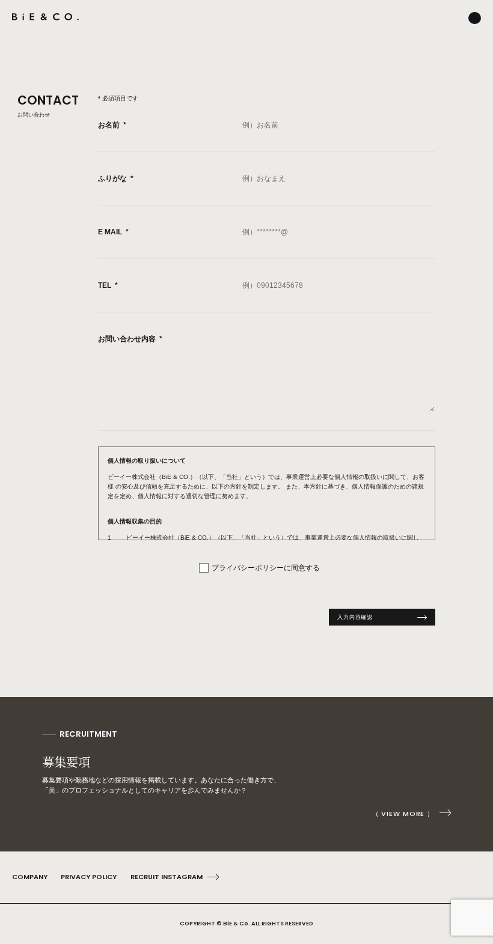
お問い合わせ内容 (130, 339)
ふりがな (115, 178)
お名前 (112, 125)
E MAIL (113, 232)
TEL (108, 285)
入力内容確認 (354, 617)
